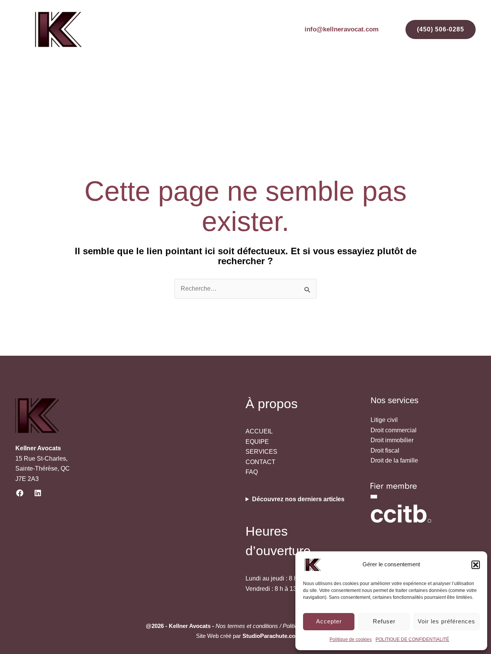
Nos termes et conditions (247, 626)
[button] (475, 565)
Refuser (384, 621)
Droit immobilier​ (392, 440)
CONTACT (451, 83)
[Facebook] (19, 493)
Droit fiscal (385, 450)
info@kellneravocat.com (342, 29)
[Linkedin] (37, 493)
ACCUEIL (153, 83)
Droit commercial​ (394, 430)
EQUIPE (191, 83)
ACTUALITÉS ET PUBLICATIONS (306, 83)
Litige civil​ (384, 420)
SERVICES (231, 83)
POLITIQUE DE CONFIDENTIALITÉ (412, 639)
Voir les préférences (446, 621)
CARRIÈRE (382, 83)
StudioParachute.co (268, 636)
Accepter (329, 621)
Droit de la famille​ (394, 460)
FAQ (417, 83)
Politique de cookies (351, 639)
